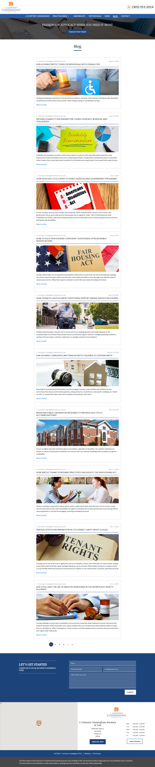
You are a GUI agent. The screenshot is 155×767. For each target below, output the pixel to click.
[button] (38, 723)
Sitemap (87, 753)
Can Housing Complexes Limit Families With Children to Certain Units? (74, 355)
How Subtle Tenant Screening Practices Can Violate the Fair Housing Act (76, 472)
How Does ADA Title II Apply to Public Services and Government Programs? (76, 179)
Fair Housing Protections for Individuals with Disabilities (68, 64)
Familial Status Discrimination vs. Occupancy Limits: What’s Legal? (72, 530)
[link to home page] (11, 7)
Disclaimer (97, 753)
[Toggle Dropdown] (69, 16)
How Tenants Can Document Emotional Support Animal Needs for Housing (77, 298)
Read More (41, 105)
